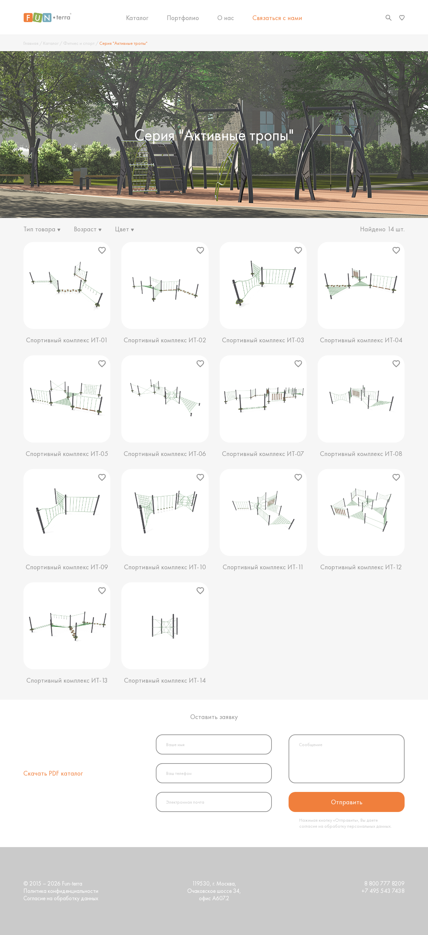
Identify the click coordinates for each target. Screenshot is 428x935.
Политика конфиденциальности (60, 891)
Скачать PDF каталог (53, 773)
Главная (30, 43)
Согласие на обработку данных (60, 898)
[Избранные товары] (402, 17)
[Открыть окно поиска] (388, 17)
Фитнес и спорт (79, 43)
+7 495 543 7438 (383, 891)
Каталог (137, 17)
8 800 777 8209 (384, 883)
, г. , (214, 891)
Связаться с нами (277, 17)
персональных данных (369, 826)
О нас (225, 17)
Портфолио (183, 17)
